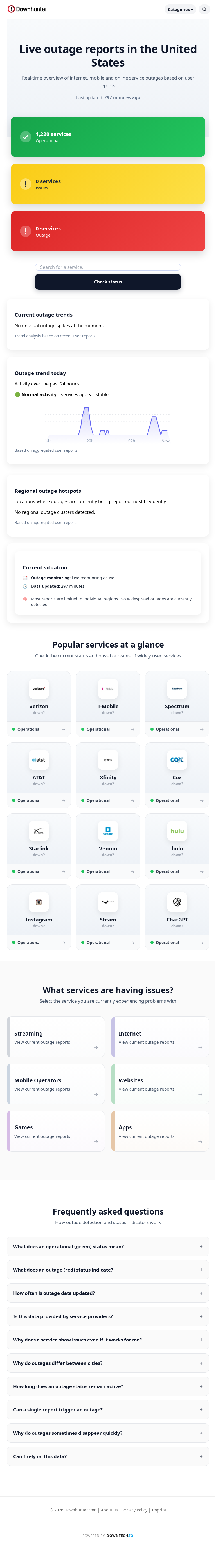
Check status (108, 282)
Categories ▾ (180, 9)
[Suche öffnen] (204, 9)
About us (107, 1510)
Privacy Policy (132, 1510)
